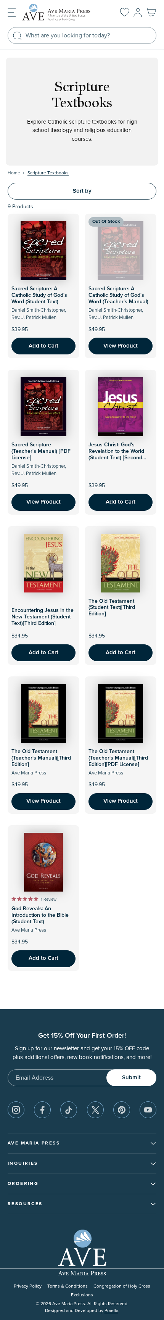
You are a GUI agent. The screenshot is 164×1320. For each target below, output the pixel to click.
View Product (120, 345)
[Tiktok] (68, 1109)
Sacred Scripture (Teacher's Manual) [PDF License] (41, 451)
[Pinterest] (121, 1109)
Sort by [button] (82, 191)
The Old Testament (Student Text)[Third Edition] (111, 608)
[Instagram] (16, 1109)
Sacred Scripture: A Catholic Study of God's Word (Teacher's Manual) (118, 295)
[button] (12, 12)
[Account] (137, 12)
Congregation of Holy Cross (121, 1286)
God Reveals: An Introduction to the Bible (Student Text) (40, 915)
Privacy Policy (28, 1286)
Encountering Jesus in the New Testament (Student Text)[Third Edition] (42, 617)
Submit (131, 1077)
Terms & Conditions (67, 1286)
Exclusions (82, 1295)
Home (14, 173)
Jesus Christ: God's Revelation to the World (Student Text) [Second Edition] (116, 454)
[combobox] (82, 35)
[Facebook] (42, 1109)
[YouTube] (148, 1109)
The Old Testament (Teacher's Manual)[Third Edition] (41, 758)
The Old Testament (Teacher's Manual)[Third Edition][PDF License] (118, 758)
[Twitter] (95, 1109)
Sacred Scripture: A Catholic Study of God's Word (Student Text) (39, 295)
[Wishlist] (124, 12)
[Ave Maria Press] (62, 12)
